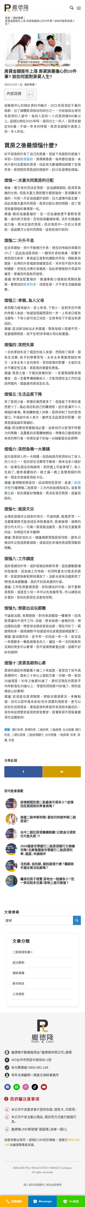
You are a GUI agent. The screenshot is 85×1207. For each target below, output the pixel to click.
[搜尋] (70, 8)
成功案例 (18, 962)
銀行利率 (17, 729)
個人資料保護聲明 (34, 1184)
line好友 (74, 1201)
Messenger (45, 1201)
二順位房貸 (18, 734)
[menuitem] (70, 8)
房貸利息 (29, 284)
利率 (73, 734)
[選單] (79, 8)
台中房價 (50, 734)
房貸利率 (30, 729)
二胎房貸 (55, 729)
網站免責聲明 (54, 1184)
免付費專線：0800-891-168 (29, 1067)
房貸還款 (26, 159)
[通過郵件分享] (62, 771)
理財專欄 (29, 84)
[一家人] (37, 49)
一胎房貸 (63, 734)
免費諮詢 (16, 1201)
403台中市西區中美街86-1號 (31, 1060)
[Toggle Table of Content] (28, 94)
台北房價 (68, 729)
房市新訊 (18, 983)
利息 (11, 740)
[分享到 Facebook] (23, 771)
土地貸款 (18, 994)
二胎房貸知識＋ (22, 952)
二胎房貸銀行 (35, 734)
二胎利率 (42, 729)
